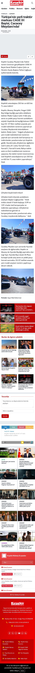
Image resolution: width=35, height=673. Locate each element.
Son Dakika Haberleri (10, 658)
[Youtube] (19, 633)
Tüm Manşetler (24, 653)
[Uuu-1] (17, 281)
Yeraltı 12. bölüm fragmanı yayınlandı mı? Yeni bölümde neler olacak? (26, 546)
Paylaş (5, 56)
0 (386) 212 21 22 (8, 574)
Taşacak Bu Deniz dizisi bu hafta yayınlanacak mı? (8, 526)
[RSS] (25, 633)
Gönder (5, 416)
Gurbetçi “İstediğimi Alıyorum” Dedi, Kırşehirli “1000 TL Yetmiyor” (8, 386)
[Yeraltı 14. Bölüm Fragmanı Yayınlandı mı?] (8, 474)
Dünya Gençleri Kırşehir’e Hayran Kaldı (8, 368)
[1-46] (17, 231)
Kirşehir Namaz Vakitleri (8, 648)
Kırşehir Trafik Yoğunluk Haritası (23, 648)
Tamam (22, 670)
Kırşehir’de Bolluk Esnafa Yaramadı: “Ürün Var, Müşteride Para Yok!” (25, 369)
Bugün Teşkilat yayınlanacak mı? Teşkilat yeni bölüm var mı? (26, 484)
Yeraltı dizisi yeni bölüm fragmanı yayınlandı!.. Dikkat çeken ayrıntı (25, 504)
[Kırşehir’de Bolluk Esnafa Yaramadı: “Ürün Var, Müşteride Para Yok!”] (26, 362)
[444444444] (17, 88)
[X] (12, 633)
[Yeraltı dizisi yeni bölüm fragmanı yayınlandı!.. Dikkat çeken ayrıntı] (26, 494)
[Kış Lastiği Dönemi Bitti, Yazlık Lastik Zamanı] (8, 536)
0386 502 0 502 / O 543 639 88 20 (19, 622)
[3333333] (17, 177)
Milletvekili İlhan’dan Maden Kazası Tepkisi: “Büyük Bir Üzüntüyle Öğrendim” (24, 352)
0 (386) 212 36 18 (8, 585)
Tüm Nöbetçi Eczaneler (18, 595)
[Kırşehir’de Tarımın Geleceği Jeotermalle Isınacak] (9, 344)
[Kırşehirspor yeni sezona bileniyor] (8, 453)
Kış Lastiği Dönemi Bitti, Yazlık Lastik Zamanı (8, 545)
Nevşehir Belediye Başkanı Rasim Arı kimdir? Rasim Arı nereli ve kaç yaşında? (26, 464)
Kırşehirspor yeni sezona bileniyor (8, 462)
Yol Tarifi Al (18, 574)
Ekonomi (20, 9)
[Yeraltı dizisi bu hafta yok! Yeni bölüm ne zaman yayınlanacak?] (26, 516)
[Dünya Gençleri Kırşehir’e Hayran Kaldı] (9, 362)
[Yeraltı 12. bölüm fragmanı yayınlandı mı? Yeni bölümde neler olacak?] (26, 536)
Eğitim (27, 9)
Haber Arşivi (24, 658)
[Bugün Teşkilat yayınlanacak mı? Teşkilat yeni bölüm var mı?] (26, 474)
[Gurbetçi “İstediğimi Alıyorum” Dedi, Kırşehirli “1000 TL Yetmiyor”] (9, 379)
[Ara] (32, 3)
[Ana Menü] (2, 3)
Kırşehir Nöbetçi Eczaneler (8, 643)
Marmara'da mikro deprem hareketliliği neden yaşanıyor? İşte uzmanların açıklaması (25, 387)
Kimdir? (21, 459)
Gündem (4, 9)
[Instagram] (15, 633)
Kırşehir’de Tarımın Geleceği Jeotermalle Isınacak (9, 350)
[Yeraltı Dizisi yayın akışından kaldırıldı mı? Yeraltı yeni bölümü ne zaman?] (8, 494)
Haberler (4, 14)
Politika (11, 9)
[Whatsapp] (22, 633)
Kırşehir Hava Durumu (23, 643)
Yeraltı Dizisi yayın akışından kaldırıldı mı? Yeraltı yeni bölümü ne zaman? (8, 505)
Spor (3, 459)
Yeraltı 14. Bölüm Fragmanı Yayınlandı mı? (8, 484)
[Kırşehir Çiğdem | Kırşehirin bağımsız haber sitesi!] (16, 3)
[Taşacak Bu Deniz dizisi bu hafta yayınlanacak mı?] (8, 516)
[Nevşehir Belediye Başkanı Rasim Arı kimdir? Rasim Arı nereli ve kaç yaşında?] (26, 453)
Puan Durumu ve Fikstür (8, 654)
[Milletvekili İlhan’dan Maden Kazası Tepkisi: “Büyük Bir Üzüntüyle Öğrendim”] (26, 344)
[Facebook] (9, 633)
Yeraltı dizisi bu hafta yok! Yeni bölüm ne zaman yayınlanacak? (26, 526)
